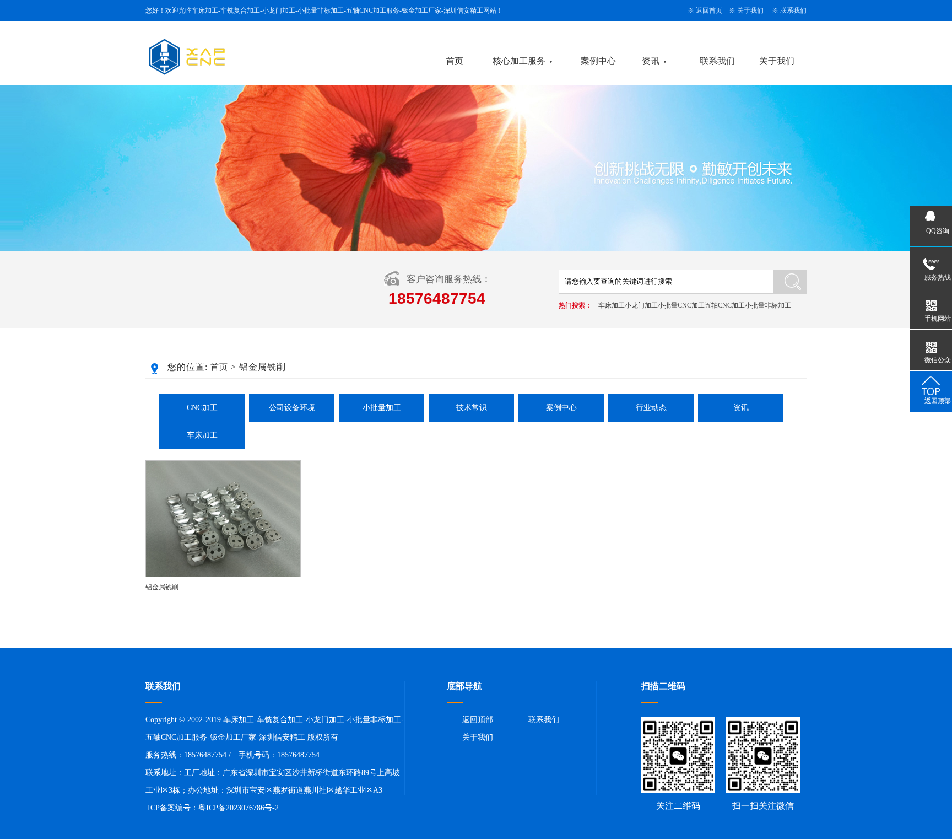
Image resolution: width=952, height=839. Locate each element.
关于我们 (750, 10)
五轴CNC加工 (725, 305)
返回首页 (709, 10)
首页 (454, 61)
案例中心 (598, 61)
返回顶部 (477, 720)
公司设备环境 (292, 408)
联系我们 (793, 10)
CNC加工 (202, 408)
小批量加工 (382, 408)
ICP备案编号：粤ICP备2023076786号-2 (213, 808)
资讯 (650, 61)
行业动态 (651, 408)
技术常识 (471, 408)
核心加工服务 (519, 61)
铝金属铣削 (161, 587)
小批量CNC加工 (681, 305)
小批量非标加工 (768, 305)
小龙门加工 (641, 305)
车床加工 (611, 305)
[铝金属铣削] (223, 575)
